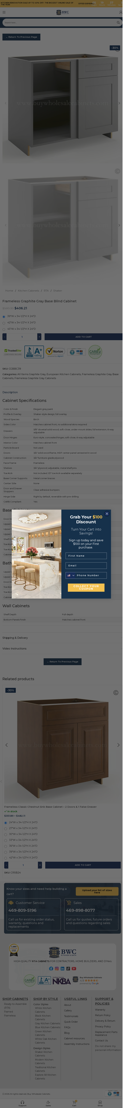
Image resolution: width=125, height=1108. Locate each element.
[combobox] (70, 575)
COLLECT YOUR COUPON (86, 587)
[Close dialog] (106, 513)
